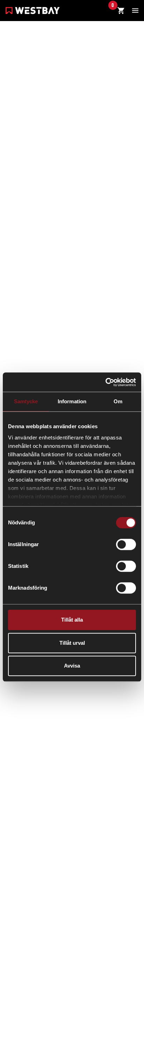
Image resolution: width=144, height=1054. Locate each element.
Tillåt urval (72, 643)
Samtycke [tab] (26, 401)
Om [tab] (118, 401)
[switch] (126, 544)
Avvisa (72, 666)
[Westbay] (33, 11)
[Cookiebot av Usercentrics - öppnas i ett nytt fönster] (105, 382)
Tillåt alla (72, 620)
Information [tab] (72, 401)
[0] (121, 11)
